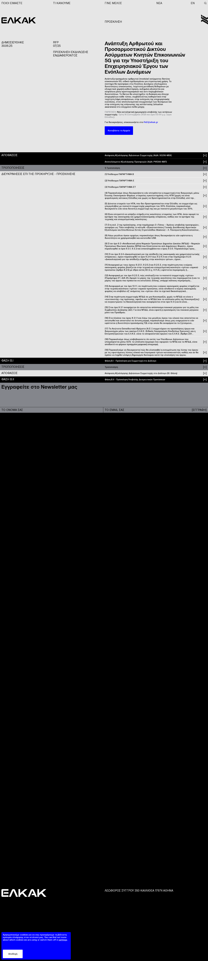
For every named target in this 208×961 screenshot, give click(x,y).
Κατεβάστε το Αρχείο (119, 130)
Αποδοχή (12, 953)
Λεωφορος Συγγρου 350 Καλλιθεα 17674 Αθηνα (139, 890)
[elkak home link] (204, 19)
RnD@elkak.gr (151, 122)
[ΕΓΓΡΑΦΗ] (199, 410)
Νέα (159, 3)
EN (193, 3)
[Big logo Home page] (18, 20)
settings (63, 940)
